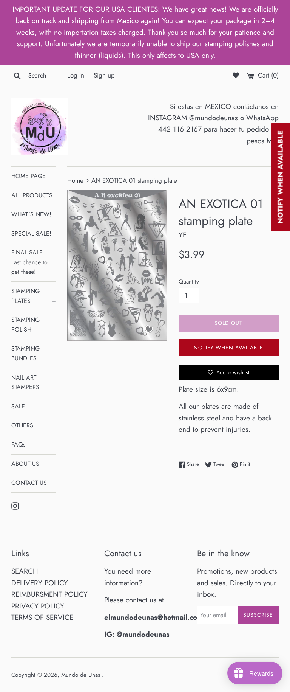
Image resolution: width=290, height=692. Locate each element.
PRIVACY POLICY (37, 606)
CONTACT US (29, 482)
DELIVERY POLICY (39, 583)
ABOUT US (25, 463)
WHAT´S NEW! (31, 214)
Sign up (104, 75)
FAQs (18, 444)
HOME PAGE (28, 176)
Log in (75, 75)
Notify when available (228, 347)
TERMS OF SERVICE (42, 617)
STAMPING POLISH (33, 324)
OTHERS (22, 425)
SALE (18, 406)
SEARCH (24, 571)
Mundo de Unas (81, 675)
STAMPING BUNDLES (25, 353)
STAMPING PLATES (33, 296)
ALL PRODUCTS (31, 195)
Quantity (189, 282)
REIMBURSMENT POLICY (49, 594)
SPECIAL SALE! (31, 233)
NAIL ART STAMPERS (25, 382)
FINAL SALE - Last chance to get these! (29, 262)
